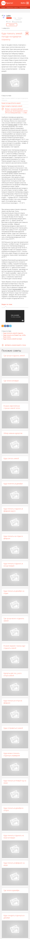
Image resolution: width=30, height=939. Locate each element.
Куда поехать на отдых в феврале (13, 537)
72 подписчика (18, 21)
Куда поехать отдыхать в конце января (13, 564)
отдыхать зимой (12, 172)
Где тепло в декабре (11, 890)
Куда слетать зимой (11, 458)
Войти (23, 3)
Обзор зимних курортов (13, 433)
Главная (3, 7)
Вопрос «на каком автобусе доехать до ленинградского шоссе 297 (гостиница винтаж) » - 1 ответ (16, 111)
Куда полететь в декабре (13, 483)
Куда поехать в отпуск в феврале (13, 701)
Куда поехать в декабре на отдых (14, 592)
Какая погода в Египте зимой (11, 103)
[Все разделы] (27, 3)
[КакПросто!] (7, 3)
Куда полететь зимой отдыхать (13, 333)
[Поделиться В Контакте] (5, 326)
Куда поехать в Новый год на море (15, 781)
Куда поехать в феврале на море (14, 864)
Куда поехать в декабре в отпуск (13, 809)
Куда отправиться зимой (13, 728)
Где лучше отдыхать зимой (14, 355)
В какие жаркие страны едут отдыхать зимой (14, 647)
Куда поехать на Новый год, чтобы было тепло (14, 336)
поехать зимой (12, 125)
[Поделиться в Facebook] (8, 326)
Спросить (11, 24)
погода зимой (17, 289)
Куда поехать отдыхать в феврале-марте (13, 510)
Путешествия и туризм (12, 7)
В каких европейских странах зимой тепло (12, 407)
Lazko (8, 15)
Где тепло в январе (11, 381)
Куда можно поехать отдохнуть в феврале (12, 754)
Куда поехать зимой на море (12, 339)
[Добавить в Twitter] (10, 326)
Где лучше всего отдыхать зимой (14, 619)
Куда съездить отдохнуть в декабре (14, 916)
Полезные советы (23, 7)
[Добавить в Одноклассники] (3, 326)
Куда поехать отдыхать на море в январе (14, 836)
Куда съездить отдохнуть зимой (12, 106)
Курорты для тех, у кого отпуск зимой (13, 674)
